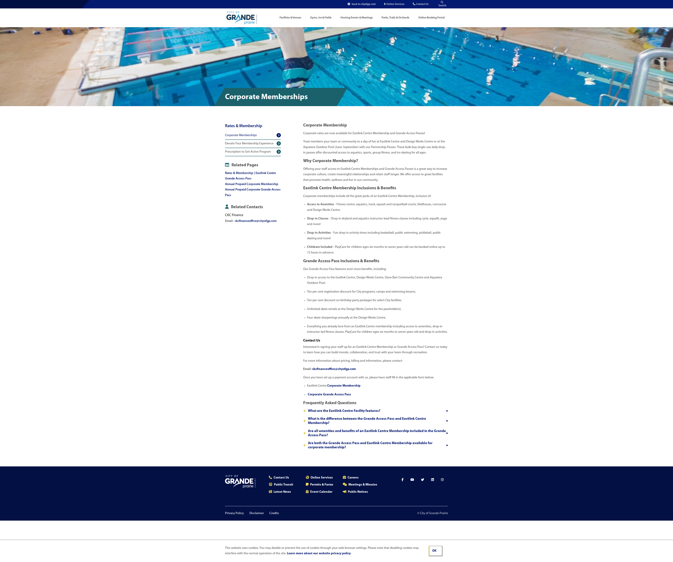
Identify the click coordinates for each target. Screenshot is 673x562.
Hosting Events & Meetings (357, 17)
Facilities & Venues (290, 17)
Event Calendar (321, 492)
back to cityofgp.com (363, 4)
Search (442, 5)
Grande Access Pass (238, 178)
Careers (353, 477)
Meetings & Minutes (362, 484)
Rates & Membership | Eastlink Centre (250, 173)
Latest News (282, 492)
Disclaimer (256, 513)
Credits (274, 513)
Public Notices (358, 492)
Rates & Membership (243, 126)
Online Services (395, 4)
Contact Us (422, 4)
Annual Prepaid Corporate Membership (251, 184)
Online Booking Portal (431, 17)
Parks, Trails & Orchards (395, 17)
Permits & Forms (321, 484)
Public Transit (283, 484)
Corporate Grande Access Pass (329, 394)
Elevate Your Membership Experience (249, 143)
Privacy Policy (234, 513)
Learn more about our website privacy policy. (319, 553)
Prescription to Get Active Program (248, 151)
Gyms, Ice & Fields (321, 17)
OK (434, 551)
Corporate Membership (344, 385)
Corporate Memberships (241, 135)
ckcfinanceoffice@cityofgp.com (256, 221)
